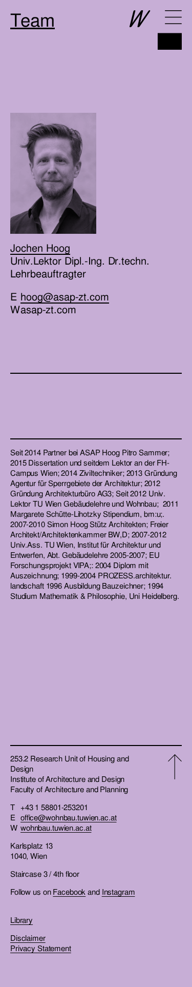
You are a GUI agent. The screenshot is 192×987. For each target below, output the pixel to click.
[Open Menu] (173, 17)
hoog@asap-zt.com (64, 297)
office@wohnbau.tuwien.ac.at (68, 818)
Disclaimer (28, 938)
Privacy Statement (40, 948)
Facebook (69, 892)
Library (21, 920)
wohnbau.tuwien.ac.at (55, 828)
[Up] (175, 854)
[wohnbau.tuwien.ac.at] (156, 30)
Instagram (118, 892)
